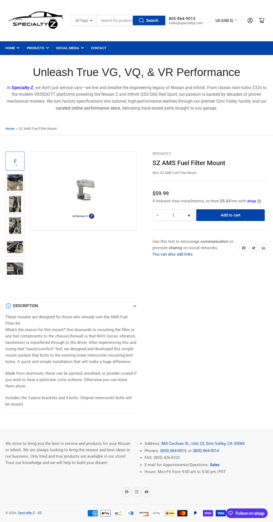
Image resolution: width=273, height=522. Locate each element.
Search (152, 20)
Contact (98, 48)
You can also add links (172, 254)
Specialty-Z (161, 154)
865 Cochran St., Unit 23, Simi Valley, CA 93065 (202, 443)
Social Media (67, 48)
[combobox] (131, 20)
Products (35, 48)
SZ (40, 513)
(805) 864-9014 (206, 450)
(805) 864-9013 (173, 450)
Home (10, 48)
